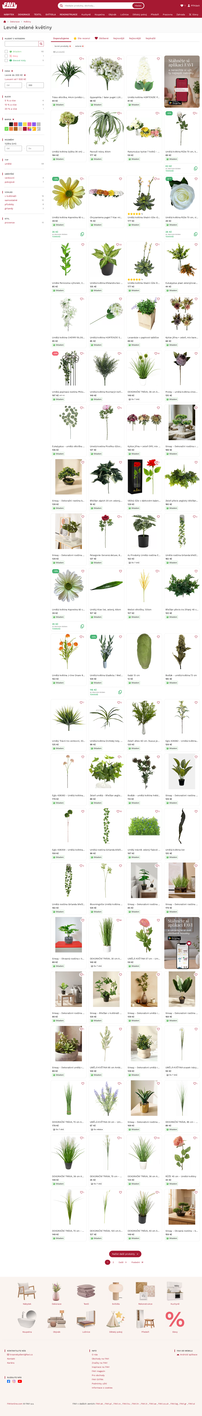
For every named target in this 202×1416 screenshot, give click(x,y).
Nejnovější (118, 38)
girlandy (9, 208)
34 (158, 1138)
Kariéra (10, 1363)
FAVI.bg (174, 1404)
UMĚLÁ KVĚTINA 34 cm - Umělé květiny (111, 1122)
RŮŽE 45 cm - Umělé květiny (180, 1176)
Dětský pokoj (115, 1332)
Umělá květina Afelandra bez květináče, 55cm (114, 283)
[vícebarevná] (29, 129)
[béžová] (20, 129)
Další (121, 1262)
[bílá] (6, 124)
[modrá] (20, 124)
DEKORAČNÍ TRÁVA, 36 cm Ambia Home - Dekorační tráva (158, 392)
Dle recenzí (84, 38)
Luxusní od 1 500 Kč (15, 79)
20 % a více (11, 109)
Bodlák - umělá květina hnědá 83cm (147, 795)
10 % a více (11, 104)
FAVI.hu (126, 1404)
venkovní (9, 178)
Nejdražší (151, 38)
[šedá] (39, 124)
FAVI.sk (100, 1404)
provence (10, 222)
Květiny (27, 21)
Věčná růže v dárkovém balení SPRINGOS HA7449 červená (158, 500)
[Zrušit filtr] (25, 74)
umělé (8, 163)
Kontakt (11, 1358)
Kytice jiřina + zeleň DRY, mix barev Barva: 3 (150, 446)
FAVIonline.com (14, 1404)
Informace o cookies (102, 1388)
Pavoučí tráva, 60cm (100, 151)
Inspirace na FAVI (100, 1367)
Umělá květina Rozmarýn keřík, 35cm (109, 392)
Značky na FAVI (99, 1363)
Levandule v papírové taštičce (143, 337)
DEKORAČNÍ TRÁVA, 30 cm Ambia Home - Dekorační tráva (120, 958)
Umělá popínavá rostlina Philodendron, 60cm (75, 392)
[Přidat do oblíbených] (158, 59)
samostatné (11, 200)
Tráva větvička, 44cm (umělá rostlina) (71, 97)
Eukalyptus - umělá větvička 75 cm (70, 446)
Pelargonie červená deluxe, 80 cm (107, 555)
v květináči (10, 196)
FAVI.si (191, 1404)
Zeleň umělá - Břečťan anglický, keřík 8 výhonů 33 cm (118, 795)
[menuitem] (9, 14)
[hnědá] (16, 129)
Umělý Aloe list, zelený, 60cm (105, 609)
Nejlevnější (135, 38)
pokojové (9, 182)
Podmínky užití (99, 1383)
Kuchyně (175, 1304)
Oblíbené (104, 38)
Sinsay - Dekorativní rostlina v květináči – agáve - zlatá (157, 1122)
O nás (95, 1354)
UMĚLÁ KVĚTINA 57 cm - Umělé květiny (149, 958)
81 (121, 920)
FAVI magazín (98, 1371)
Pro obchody (98, 1375)
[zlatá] (34, 129)
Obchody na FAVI (100, 1358)
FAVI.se (153, 1404)
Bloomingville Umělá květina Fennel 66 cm (112, 904)
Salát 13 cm (134, 675)
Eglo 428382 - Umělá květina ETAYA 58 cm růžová (78, 795)
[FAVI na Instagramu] (13, 1381)
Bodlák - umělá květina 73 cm (181, 675)
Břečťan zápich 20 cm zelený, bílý (107, 500)
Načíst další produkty (123, 1254)
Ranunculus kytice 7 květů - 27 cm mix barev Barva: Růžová (159, 151)
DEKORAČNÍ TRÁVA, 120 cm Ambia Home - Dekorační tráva (120, 1231)
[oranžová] (11, 129)
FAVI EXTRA (97, 1379)
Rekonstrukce (145, 1304)
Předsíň (145, 1332)
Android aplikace (188, 1354)
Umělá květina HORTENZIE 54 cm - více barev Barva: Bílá (120, 337)
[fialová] (34, 124)
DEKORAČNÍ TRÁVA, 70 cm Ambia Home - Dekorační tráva (82, 1122)
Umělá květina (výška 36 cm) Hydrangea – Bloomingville (81, 151)
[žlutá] (25, 124)
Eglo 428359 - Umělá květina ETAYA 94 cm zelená (78, 849)
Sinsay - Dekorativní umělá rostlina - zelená (151, 1013)
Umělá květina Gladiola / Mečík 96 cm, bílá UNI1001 (117, 675)
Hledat (138, 5)
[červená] (16, 124)
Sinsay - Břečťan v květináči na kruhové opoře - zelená (119, 1013)
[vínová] (25, 129)
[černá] (11, 124)
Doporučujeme (61, 38)
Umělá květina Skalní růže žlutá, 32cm (148, 283)
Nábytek (27, 1304)
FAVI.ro (117, 1404)
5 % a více (10, 100)
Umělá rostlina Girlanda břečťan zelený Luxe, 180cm (79, 904)
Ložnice (86, 1332)
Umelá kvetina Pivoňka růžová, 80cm (109, 446)
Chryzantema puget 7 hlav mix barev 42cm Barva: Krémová (120, 217)
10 (121, 811)
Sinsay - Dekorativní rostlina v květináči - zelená (77, 555)
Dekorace (15, 21)
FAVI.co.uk (163, 1404)
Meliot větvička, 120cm (139, 609)
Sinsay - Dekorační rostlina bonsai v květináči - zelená (80, 500)
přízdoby (9, 204)
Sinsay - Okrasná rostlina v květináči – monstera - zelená (82, 958)
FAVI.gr (183, 1404)
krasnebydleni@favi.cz (21, 1354)
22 (120, 244)
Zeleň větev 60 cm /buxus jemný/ (145, 741)
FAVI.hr (136, 1404)
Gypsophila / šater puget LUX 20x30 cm (111, 97)
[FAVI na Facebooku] (8, 1381)
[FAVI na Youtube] (20, 1381)
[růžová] (29, 124)
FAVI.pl (108, 1404)
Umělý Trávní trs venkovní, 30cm (69, 741)
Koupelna (27, 1332)
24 (158, 179)
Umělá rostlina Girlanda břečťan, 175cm (110, 849)
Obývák (56, 1332)
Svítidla (116, 1304)
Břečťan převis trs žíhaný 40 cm (182, 609)
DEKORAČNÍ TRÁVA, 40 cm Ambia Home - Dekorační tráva (158, 1231)
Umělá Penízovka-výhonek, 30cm (69, 283)
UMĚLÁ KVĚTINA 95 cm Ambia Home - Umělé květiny (118, 1067)
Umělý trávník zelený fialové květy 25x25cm (151, 849)
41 (159, 353)
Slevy (175, 1332)
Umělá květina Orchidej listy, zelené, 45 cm (112, 741)
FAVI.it (144, 1404)
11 (83, 59)
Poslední (135, 1262)
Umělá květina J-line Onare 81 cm (70, 675)
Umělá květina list (175, 849)
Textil (86, 1304)
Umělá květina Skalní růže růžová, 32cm (149, 217)
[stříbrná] (39, 129)
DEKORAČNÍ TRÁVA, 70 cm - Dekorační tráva (113, 1176)
